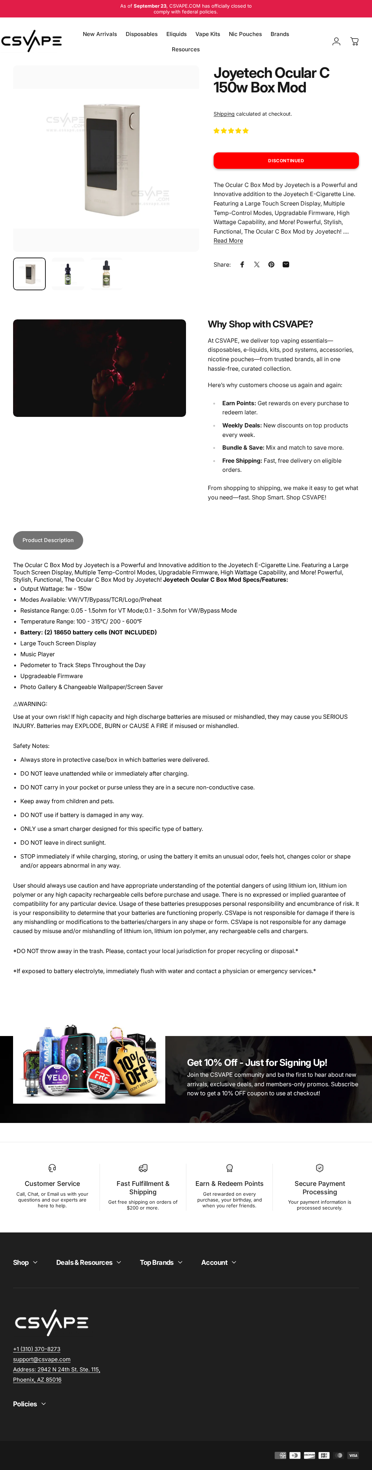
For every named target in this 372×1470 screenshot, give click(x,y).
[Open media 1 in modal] (106, 158)
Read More (228, 240)
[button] (232, 130)
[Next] (181, 170)
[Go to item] (29, 274)
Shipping (224, 114)
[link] (56, 1369)
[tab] (48, 540)
